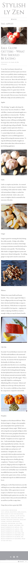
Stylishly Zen (14, 8)
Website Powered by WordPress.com (13, 560)
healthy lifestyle (13, 519)
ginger (12, 516)
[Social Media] (11, 557)
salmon (10, 525)
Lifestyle (4, 523)
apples (7, 512)
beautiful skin (15, 512)
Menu (15, 19)
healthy (14, 517)
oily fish (19, 523)
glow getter (20, 516)
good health (5, 517)
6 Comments (4, 64)
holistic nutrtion (13, 521)
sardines (17, 525)
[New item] (14, 557)
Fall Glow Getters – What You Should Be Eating (13, 53)
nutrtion (11, 523)
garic (7, 516)
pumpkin (4, 525)
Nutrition (13, 510)
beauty (23, 512)
